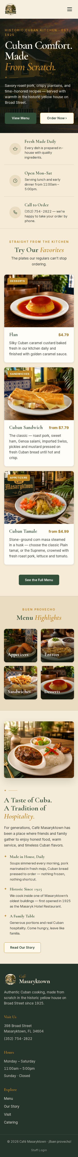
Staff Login (39, 1150)
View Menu (20, 118)
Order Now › (57, 118)
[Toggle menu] (69, 9)
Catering (11, 1122)
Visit (7, 1114)
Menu (8, 1098)
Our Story (11, 1106)
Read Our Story (22, 947)
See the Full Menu (39, 580)
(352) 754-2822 (18, 1039)
